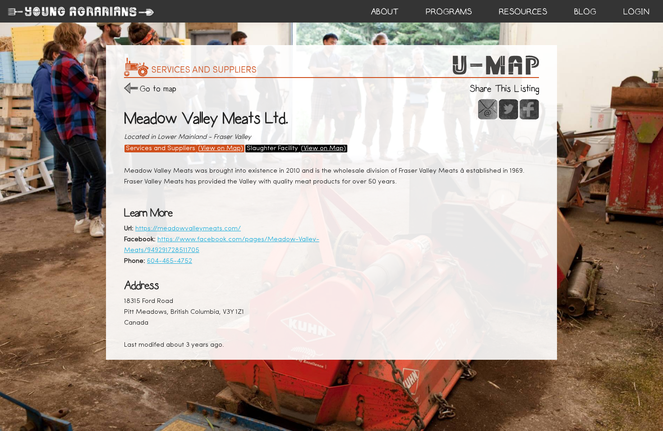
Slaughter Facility (272, 148)
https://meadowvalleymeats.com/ (188, 228)
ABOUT (385, 12)
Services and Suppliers (160, 148)
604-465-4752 (169, 261)
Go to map (158, 88)
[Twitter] (508, 109)
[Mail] (487, 109)
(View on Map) (220, 148)
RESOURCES (523, 12)
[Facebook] (529, 109)
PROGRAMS (449, 12)
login (636, 12)
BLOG (585, 12)
